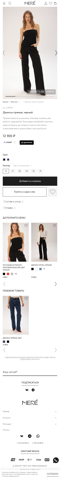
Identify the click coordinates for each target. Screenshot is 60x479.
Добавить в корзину (30, 181)
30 (33, 171)
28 (19, 171)
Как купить (7, 418)
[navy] (8, 159)
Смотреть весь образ (41, 91)
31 (40, 171)
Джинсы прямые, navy (12, 338)
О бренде (6, 411)
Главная (5, 102)
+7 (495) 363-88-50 (23, 443)
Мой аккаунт (7, 424)
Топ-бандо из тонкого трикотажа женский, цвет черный (14, 267)
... (21, 102)
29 (27, 171)
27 (13, 171)
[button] (4, 52)
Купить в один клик (24, 192)
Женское (14, 102)
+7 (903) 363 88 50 (37, 443)
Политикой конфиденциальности (10, 476)
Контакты (6, 430)
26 (6, 171)
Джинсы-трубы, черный (41, 265)
